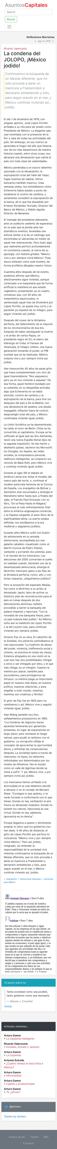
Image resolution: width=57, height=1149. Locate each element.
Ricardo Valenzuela (15, 48)
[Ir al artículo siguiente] (52, 40)
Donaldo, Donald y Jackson (22, 1046)
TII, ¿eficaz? (13, 1092)
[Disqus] (28, 932)
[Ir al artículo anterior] (36, 40)
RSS (46, 1137)
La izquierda (13, 1055)
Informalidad (13, 1075)
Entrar (8, 1006)
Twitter (34, 1137)
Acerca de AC (17, 1137)
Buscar (11, 19)
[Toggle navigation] (9, 27)
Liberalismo (11, 879)
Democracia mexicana (30, 879)
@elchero (15, 1106)
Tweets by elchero (15, 1116)
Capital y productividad (20, 1083)
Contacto (28, 1143)
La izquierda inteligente (20, 1038)
